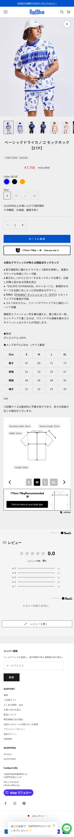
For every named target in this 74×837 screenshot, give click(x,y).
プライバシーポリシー (14, 729)
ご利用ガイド (10, 699)
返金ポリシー (10, 733)
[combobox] (37, 482)
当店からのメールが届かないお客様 (21, 724)
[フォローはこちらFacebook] (5, 803)
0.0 (51, 553)
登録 (11, 677)
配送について (10, 714)
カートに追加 (37, 238)
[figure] (10, 482)
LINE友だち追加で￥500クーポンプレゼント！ (37, 3)
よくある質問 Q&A (13, 704)
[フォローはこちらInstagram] (15, 803)
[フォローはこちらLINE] (24, 803)
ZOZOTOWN (10, 758)
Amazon (8, 753)
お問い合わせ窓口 (12, 709)
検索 (6, 694)
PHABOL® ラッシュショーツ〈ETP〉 (36, 294)
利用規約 (8, 738)
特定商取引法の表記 (13, 719)
